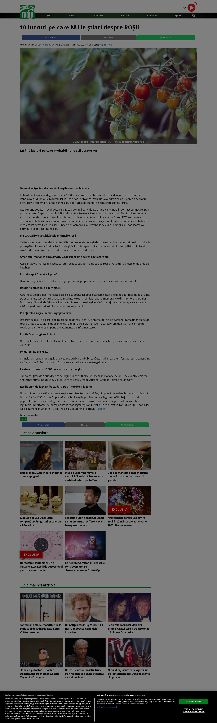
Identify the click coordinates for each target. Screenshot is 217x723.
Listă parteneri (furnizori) (107, 707)
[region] (108, 707)
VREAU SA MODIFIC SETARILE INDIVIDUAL (193, 710)
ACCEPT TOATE (193, 701)
